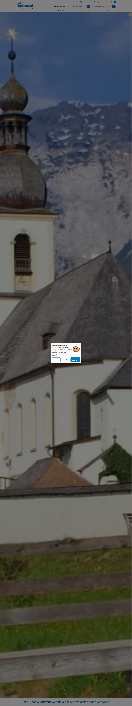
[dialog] (66, 353)
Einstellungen (56, 360)
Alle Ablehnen (65, 360)
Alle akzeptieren (75, 359)
